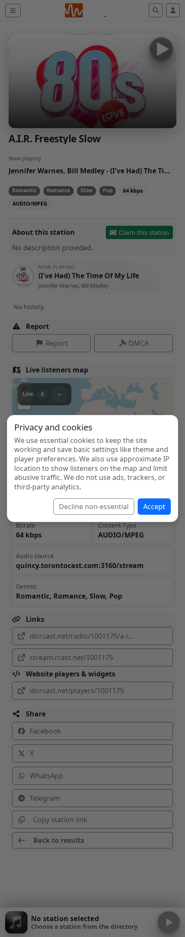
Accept (154, 506)
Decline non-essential (94, 506)
